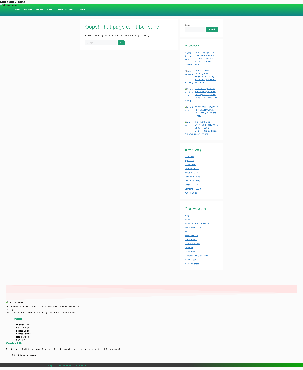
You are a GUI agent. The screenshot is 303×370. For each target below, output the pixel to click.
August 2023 (191, 193)
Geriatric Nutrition (193, 227)
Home (18, 9)
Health (50, 9)
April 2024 (189, 160)
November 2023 (192, 181)
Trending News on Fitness (197, 256)
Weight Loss (190, 260)
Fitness (39, 9)
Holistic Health (191, 235)
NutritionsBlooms (12, 2)
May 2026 (189, 156)
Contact (81, 9)
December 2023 (192, 177)
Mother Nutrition (192, 243)
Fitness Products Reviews (197, 223)
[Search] (121, 43)
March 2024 (190, 164)
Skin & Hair (190, 251)
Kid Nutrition (191, 239)
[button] (28, 9)
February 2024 (192, 168)
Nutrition (28, 9)
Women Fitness (192, 264)
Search (188, 25)
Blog (187, 215)
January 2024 (191, 172)
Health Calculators (65, 9)
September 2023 (193, 189)
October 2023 (191, 185)
